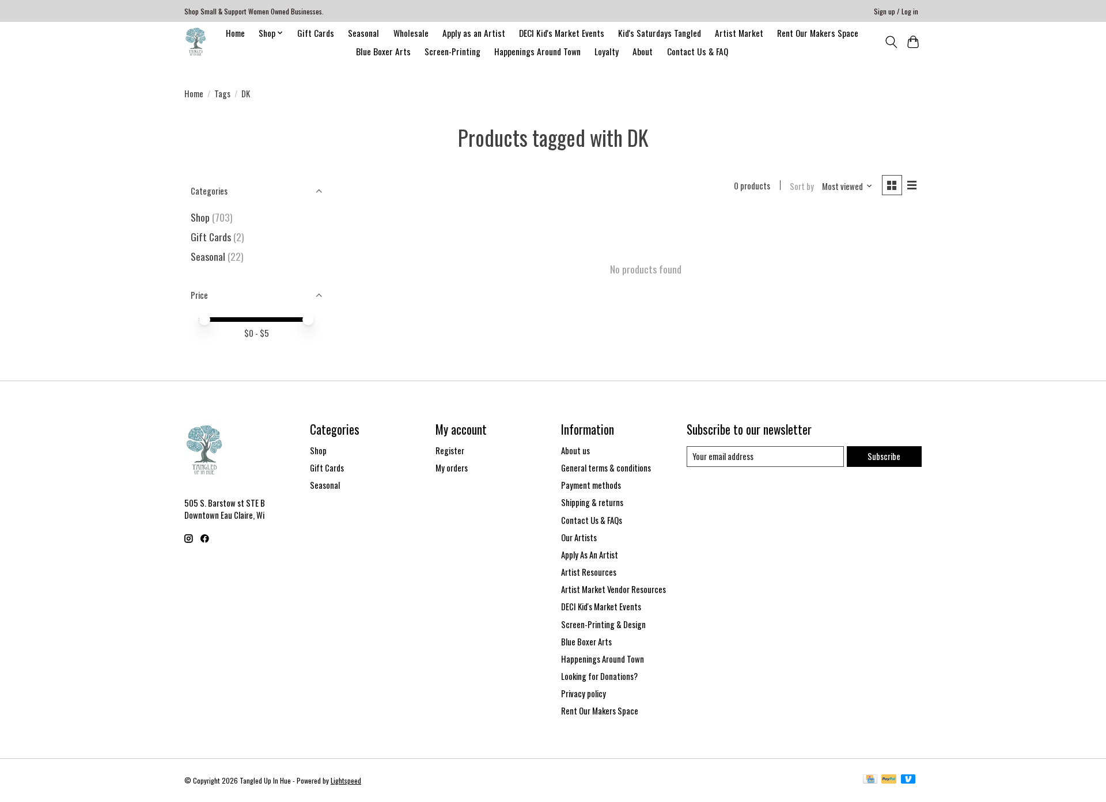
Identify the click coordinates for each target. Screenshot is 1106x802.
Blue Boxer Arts (383, 51)
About (642, 51)
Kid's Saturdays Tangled (659, 32)
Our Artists (579, 537)
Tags (222, 94)
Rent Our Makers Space (817, 32)
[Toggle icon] (890, 42)
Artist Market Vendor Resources (613, 589)
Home (235, 32)
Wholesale (411, 32)
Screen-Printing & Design (603, 624)
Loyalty (606, 51)
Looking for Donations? (599, 676)
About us (575, 450)
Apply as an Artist (473, 32)
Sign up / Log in (896, 11)
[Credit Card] (870, 780)
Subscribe (884, 456)
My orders (451, 468)
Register (449, 450)
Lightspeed (346, 780)
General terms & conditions (606, 468)
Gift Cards (315, 32)
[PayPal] (888, 780)
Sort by (802, 186)
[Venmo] (908, 780)
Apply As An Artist (589, 555)
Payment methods (591, 485)
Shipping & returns (592, 502)
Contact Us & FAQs (591, 520)
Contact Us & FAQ (697, 51)
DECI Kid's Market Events (561, 32)
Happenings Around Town (537, 51)
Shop (200, 217)
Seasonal (363, 32)
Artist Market (739, 32)
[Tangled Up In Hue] (195, 42)
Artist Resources (588, 572)
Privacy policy (583, 693)
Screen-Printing (452, 51)
